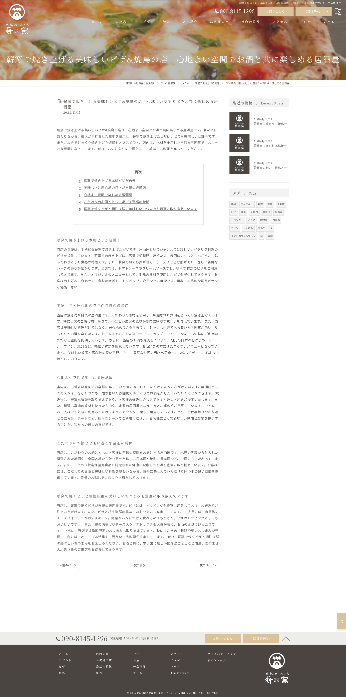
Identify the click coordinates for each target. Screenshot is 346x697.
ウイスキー (247, 204)
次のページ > (208, 565)
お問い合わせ (275, 11)
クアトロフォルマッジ (243, 236)
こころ (251, 220)
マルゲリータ (265, 228)
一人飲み (248, 228)
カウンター (237, 220)
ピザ (233, 212)
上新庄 (281, 204)
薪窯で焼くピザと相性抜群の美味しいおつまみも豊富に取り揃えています (140, 208)
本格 (270, 204)
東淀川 (266, 212)
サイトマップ (216, 660)
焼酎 (233, 204)
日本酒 (276, 220)
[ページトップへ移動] (286, 638)
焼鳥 (243, 212)
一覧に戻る (138, 565)
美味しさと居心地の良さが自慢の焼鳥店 (115, 187)
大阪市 (254, 212)
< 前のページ (68, 565)
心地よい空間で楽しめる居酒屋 (108, 194)
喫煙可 (264, 220)
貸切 (270, 236)
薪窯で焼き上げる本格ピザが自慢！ (111, 180)
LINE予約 (313, 11)
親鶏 (260, 204)
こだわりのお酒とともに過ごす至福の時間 (116, 201)
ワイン (234, 228)
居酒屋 (278, 212)
